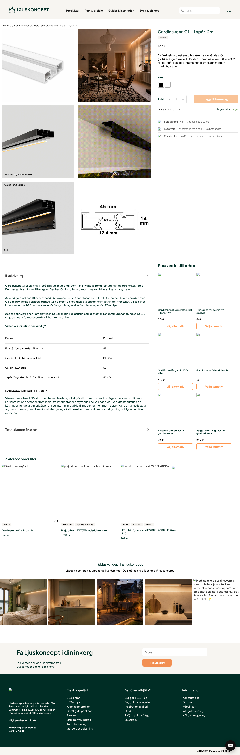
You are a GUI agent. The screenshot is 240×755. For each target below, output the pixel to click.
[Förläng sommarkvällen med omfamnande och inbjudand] (120, 602)
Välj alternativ (175, 326)
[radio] (161, 84)
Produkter (72, 10)
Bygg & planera (149, 10)
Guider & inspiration (121, 10)
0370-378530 (17, 731)
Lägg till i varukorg (216, 99)
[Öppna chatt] (230, 745)
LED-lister (7, 25)
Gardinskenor (41, 25)
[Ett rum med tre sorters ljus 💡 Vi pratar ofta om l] (23, 602)
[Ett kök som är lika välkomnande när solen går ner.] (71, 602)
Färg (160, 77)
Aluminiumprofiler (23, 25)
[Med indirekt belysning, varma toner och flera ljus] (216, 602)
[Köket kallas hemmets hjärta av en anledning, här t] (168, 602)
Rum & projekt (94, 10)
